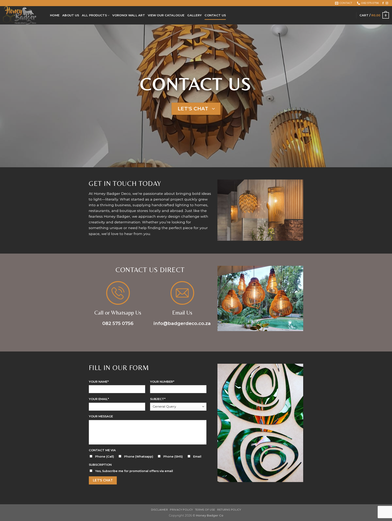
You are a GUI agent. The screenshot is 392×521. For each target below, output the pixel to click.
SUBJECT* (157, 399)
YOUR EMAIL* (99, 399)
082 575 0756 (118, 323)
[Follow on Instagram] (387, 3)
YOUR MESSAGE (101, 416)
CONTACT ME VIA (102, 450)
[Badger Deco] (23, 15)
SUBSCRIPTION (100, 465)
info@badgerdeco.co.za (182, 323)
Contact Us (215, 15)
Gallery (194, 15)
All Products (94, 15)
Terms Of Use (205, 509)
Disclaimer (159, 509)
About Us (70, 15)
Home (54, 15)
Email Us (182, 312)
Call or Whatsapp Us (118, 312)
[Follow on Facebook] (383, 3)
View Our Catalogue (166, 15)
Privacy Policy (181, 509)
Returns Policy (229, 509)
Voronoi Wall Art (128, 15)
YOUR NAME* (99, 382)
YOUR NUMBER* (162, 382)
